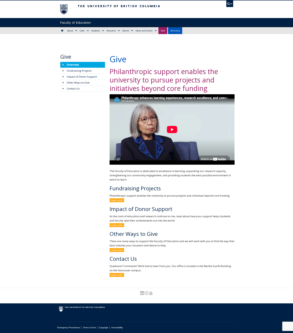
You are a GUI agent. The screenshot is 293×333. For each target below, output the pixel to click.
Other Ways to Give (78, 82)
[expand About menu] (76, 30)
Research (111, 30)
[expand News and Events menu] (156, 30)
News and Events (144, 30)
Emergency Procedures (68, 327)
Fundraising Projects (79, 70)
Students (95, 30)
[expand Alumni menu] (132, 30)
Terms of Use (89, 327)
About (70, 30)
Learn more (117, 200)
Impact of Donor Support (81, 76)
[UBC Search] (229, 3)
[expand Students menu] (103, 30)
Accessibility (117, 327)
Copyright (103, 327)
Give (163, 30)
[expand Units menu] (88, 30)
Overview (72, 64)
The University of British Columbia (63, 9)
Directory (175, 30)
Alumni (125, 30)
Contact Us (73, 88)
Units (82, 30)
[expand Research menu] (119, 30)
